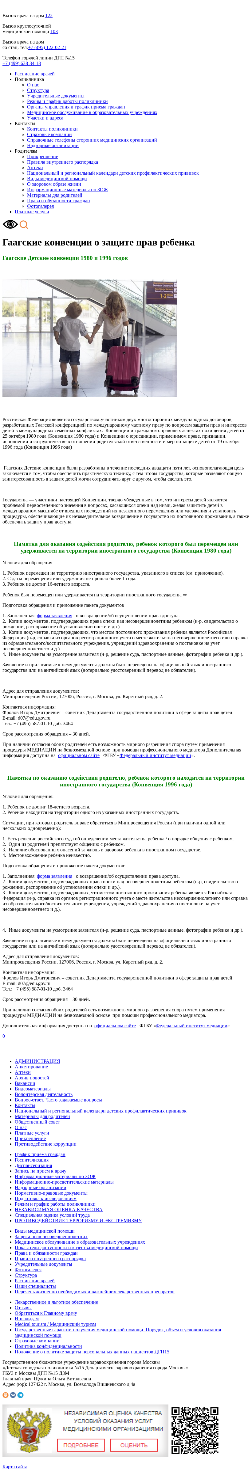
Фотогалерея (40, 206)
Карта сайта (14, 1466)
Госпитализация (32, 1159)
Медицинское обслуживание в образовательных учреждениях (92, 112)
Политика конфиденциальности (48, 1346)
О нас (33, 84)
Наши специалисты (35, 1286)
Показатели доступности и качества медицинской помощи (76, 1247)
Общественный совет (37, 1121)
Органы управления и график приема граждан (76, 106)
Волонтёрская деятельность (44, 1094)
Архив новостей (32, 1077)
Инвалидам (27, 1318)
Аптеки (35, 167)
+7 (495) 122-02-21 (47, 47)
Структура (38, 90)
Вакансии (25, 1083)
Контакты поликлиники (52, 128)
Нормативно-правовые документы (51, 1193)
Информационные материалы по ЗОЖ (67, 189)
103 (54, 31)
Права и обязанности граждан (58, 200)
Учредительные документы (56, 95)
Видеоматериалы (33, 1088)
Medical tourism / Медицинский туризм (55, 1324)
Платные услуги (32, 211)
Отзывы (23, 1307)
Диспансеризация (33, 1165)
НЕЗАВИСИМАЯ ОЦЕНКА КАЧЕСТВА (59, 1209)
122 (49, 15)
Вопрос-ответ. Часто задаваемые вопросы (58, 1099)
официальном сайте (79, 755)
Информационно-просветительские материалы (64, 1182)
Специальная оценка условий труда (52, 1215)
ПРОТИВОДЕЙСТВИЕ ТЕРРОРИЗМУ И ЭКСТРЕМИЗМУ (78, 1220)
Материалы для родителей (54, 195)
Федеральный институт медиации (155, 755)
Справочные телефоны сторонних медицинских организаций (92, 140)
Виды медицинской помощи (57, 178)
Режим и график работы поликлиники (67, 101)
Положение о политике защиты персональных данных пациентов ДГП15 (92, 1351)
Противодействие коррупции (46, 1144)
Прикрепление (42, 156)
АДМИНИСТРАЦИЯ (37, 1061)
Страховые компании (49, 134)
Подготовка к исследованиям (46, 1198)
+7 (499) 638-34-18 (21, 63)
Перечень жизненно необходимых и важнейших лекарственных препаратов (95, 1291)
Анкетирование (31, 1066)
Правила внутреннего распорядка (62, 162)
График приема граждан (40, 1154)
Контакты (25, 1105)
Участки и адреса (45, 117)
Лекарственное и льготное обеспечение (56, 1302)
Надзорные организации (53, 145)
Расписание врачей (35, 73)
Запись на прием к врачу (40, 1170)
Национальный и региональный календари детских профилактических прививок (113, 173)
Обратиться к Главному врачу (46, 1313)
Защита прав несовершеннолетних (51, 1236)
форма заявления (54, 615)
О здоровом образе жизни (54, 184)
